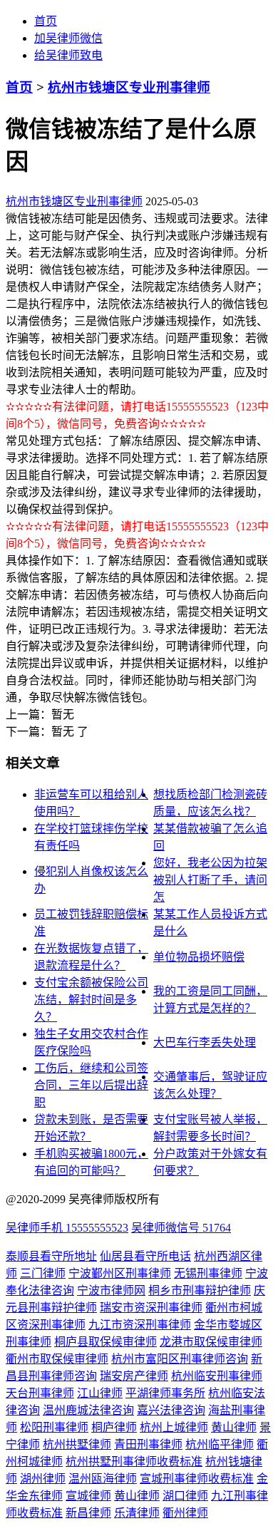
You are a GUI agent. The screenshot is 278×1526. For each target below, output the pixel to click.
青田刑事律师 (148, 1444)
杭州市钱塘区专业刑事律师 (129, 87)
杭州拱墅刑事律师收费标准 (134, 1461)
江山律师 (100, 1393)
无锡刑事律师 (208, 1273)
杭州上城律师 (174, 1427)
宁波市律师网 (111, 1290)
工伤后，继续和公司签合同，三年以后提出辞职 (91, 1085)
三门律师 (43, 1273)
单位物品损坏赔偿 (198, 957)
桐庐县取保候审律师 (105, 1342)
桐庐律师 (114, 1427)
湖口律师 (185, 1496)
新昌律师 (88, 1513)
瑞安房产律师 (134, 1376)
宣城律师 (88, 1496)
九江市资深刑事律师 (139, 1325)
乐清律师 (137, 1513)
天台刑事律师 (40, 1393)
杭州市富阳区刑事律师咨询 (179, 1359)
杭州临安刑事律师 (216, 1376)
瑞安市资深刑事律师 (151, 1307)
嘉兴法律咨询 (171, 1410)
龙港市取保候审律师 (211, 1342)
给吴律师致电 (68, 55)
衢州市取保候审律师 (57, 1359)
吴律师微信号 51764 (181, 1228)
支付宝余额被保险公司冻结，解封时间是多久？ (91, 999)
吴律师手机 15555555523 (67, 1228)
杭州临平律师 (219, 1444)
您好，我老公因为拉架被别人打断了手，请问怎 (210, 880)
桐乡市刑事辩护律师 (199, 1290)
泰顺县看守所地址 (51, 1256)
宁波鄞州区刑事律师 (119, 1273)
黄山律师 (234, 1427)
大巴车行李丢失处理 (204, 1042)
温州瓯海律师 (102, 1479)
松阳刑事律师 (54, 1427)
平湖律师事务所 (165, 1393)
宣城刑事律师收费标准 (197, 1479)
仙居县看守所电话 (145, 1256)
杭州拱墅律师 (77, 1444)
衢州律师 (185, 1513)
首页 (45, 21)
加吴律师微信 (68, 38)
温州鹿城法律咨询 (88, 1410)
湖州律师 (43, 1479)
